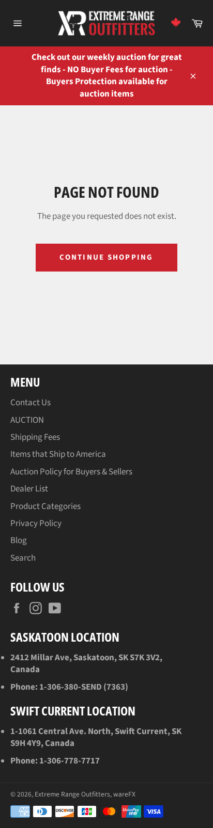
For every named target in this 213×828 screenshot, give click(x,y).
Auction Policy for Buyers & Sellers (71, 472)
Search (23, 558)
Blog (18, 540)
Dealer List (29, 489)
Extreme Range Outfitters (72, 794)
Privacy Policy (36, 523)
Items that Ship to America (58, 454)
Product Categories (45, 506)
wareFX (124, 794)
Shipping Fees (35, 437)
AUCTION (27, 420)
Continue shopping (106, 257)
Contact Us (30, 402)
